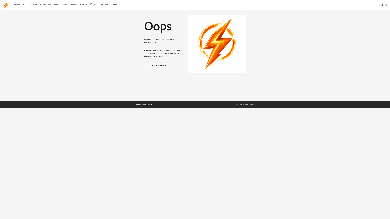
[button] (382, 5)
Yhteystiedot (141, 104)
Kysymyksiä (86, 4)
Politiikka (34, 5)
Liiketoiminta (45, 5)
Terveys (74, 5)
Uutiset (17, 5)
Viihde (56, 5)
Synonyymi (117, 5)
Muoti (65, 5)
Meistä (151, 104)
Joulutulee (105, 5)
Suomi (24, 5)
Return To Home (158, 66)
